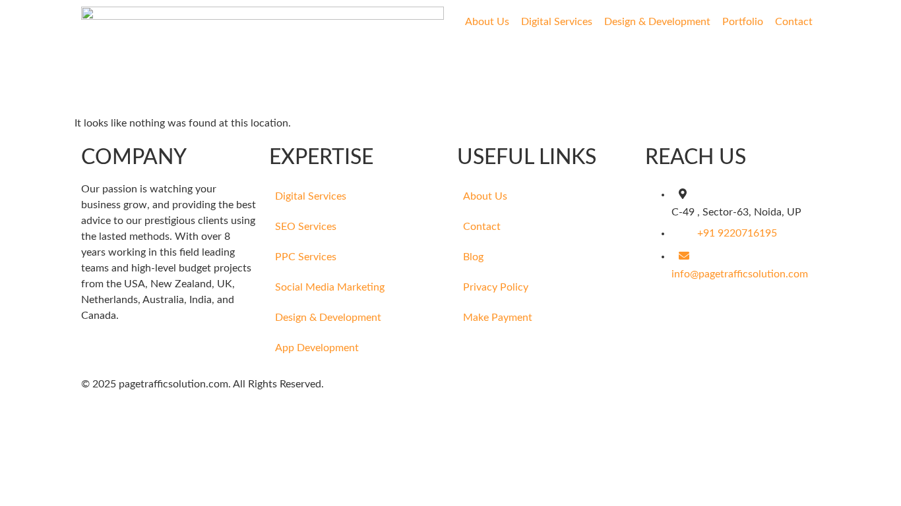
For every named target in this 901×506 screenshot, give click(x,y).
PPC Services (305, 257)
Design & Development (657, 21)
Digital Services (556, 21)
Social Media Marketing (330, 287)
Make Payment (497, 317)
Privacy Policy (495, 287)
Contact (794, 21)
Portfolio (742, 21)
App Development (317, 348)
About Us (487, 21)
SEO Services (305, 226)
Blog (473, 257)
